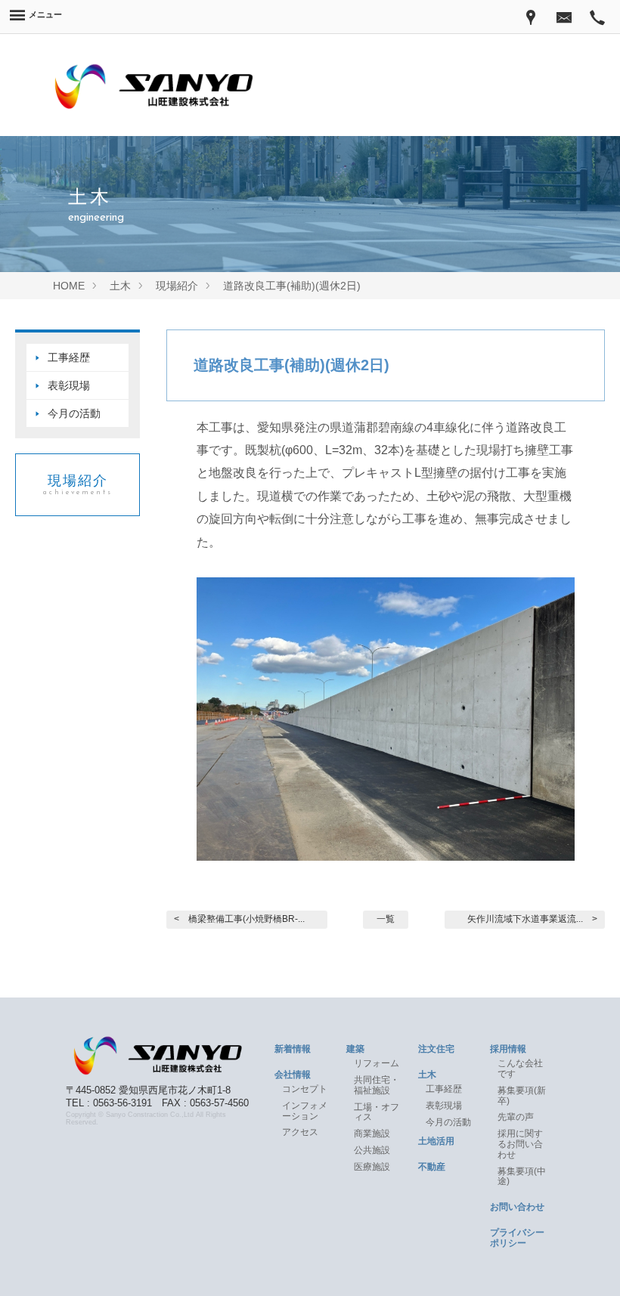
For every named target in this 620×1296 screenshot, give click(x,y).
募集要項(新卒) (522, 1095)
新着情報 (292, 1049)
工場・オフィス (376, 1112)
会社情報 (292, 1074)
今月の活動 (74, 413)
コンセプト (304, 1089)
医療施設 (372, 1166)
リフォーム (376, 1063)
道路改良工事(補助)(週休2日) (291, 365)
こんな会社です (520, 1068)
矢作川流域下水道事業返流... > (532, 919)
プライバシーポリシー (517, 1237)
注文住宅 (436, 1049)
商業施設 (372, 1133)
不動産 (431, 1166)
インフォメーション (304, 1110)
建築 (355, 1049)
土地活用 (436, 1141)
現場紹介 (78, 484)
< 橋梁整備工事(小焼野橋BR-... (239, 919)
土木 (427, 1074)
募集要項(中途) (522, 1176)
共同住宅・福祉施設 (376, 1085)
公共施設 (372, 1150)
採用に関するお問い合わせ (520, 1144)
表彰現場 (69, 385)
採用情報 (508, 1049)
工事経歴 (69, 357)
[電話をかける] (597, 16)
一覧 (386, 919)
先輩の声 (516, 1117)
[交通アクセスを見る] (530, 16)
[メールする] (564, 16)
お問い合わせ (517, 1207)
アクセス (300, 1132)
